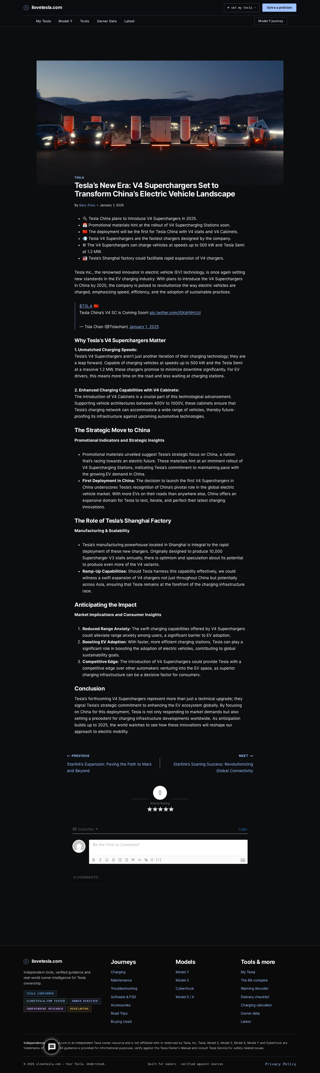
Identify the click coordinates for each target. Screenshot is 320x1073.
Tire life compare (254, 980)
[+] (158, 859)
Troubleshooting (124, 988)
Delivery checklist (255, 997)
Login (242, 829)
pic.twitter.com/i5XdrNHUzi (175, 312)
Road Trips (119, 1013)
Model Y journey (270, 21)
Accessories (121, 1005)
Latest (129, 21)
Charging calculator (256, 1005)
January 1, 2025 (144, 326)
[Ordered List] (120, 860)
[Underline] (107, 860)
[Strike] (113, 860)
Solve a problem (279, 7)
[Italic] (100, 860)
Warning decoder (254, 988)
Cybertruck (185, 988)
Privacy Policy (280, 1064)
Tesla (79, 177)
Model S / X (185, 997)
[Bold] (93, 860)
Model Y (65, 21)
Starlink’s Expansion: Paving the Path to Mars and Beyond (109, 763)
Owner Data (107, 21)
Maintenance (121, 980)
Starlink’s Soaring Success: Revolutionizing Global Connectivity (213, 763)
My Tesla (43, 21)
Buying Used (121, 1021)
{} (152, 859)
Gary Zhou (87, 205)
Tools (84, 21)
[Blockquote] (133, 860)
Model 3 (182, 980)
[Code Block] (139, 860)
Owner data (250, 1013)
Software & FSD (123, 997)
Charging (118, 972)
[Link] (146, 860)
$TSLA (86, 306)
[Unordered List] (126, 860)
